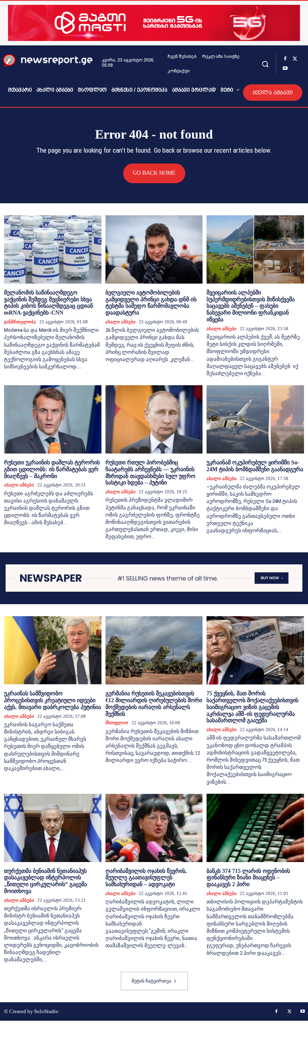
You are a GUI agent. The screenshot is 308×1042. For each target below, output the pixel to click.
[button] (265, 63)
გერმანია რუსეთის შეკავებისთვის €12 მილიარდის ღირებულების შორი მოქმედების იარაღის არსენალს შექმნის (153, 704)
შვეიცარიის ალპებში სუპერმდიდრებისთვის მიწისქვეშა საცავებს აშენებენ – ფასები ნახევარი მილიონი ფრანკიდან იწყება (251, 306)
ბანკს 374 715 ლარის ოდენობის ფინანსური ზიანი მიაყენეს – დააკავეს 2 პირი (248, 878)
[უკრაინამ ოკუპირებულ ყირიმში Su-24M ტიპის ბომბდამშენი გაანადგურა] (255, 419)
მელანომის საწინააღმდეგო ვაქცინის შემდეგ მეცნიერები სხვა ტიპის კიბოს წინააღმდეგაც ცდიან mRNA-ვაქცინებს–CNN (48, 303)
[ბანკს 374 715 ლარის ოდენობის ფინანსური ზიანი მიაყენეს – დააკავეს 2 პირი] (255, 828)
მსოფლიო (116, 722)
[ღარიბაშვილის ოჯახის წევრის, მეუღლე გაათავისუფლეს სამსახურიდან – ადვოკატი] (154, 828)
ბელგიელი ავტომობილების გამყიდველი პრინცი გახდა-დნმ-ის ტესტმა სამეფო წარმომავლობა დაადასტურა (151, 303)
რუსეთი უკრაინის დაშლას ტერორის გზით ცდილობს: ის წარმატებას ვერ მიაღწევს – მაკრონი (52, 469)
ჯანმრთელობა (20, 321)
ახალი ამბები (120, 321)
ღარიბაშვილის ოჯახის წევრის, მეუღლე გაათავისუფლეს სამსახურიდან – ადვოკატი (146, 878)
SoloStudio (46, 1011)
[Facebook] (285, 59)
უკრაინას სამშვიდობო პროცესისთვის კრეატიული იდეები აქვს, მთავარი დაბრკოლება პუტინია (52, 700)
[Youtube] (285, 69)
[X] (295, 59)
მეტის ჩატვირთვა (151, 981)
